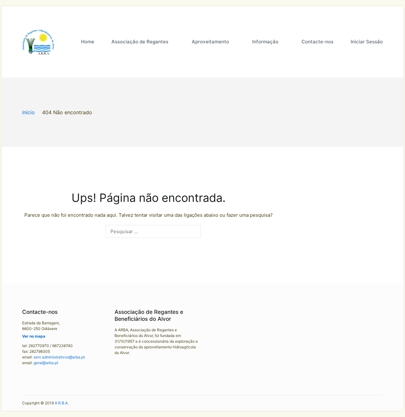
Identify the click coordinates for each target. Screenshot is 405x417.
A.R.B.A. (62, 403)
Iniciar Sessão (367, 42)
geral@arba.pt (46, 362)
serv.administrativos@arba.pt (59, 357)
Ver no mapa (33, 336)
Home (87, 42)
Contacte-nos (317, 42)
